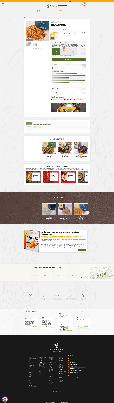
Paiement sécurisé (57, 303)
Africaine (61, 99)
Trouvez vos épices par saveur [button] (68, 107)
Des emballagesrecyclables (44, 303)
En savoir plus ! (82, 249)
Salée (61, 71)
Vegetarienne (53, 99)
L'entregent (65, 156)
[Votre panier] (84, 4)
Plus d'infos (72, 55)
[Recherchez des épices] (87, 5)
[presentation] (25, 150)
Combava (80, 218)
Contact (75, 10)
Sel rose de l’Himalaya (65, 218)
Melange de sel (31, 17)
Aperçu (44, 152)
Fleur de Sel (49, 218)
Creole (58, 99)
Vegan (68, 99)
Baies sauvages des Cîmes (81, 156)
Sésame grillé (55, 71)
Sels (60, 11)
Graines (36, 17)
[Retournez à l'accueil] (38, 11)
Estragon (49, 156)
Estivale (65, 99)
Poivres (56, 10)
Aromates (45, 10)
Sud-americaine (76, 99)
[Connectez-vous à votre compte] (90, 5)
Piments (51, 10)
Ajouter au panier (68, 59)
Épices (40, 10)
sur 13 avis (60, 32)
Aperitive (71, 99)
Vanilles (70, 10)
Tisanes (65, 10)
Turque (81, 99)
